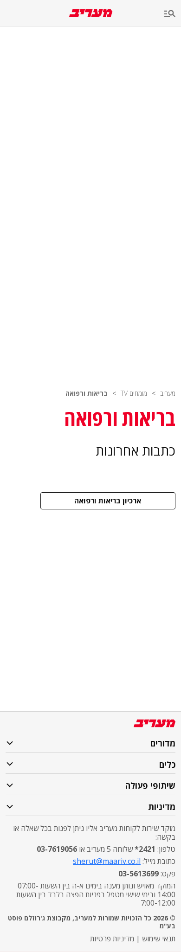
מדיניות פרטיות (112, 938)
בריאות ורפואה (86, 393)
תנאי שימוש (158, 938)
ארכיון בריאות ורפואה (107, 500)
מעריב (167, 393)
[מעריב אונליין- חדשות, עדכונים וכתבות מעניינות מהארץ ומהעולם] (90, 13)
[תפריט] (172, 14)
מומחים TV (134, 393)
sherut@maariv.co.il (107, 861)
